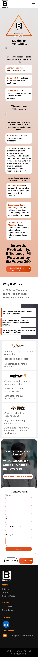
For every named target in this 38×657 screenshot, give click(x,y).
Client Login (7, 610)
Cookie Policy (8, 596)
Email (7, 511)
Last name (8, 503)
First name (8, 495)
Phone (7, 519)
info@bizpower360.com (22, 635)
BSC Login (7, 607)
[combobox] (18, 531)
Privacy (5, 589)
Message (9, 535)
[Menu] (33, 3)
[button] (18, 269)
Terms (5, 592)
